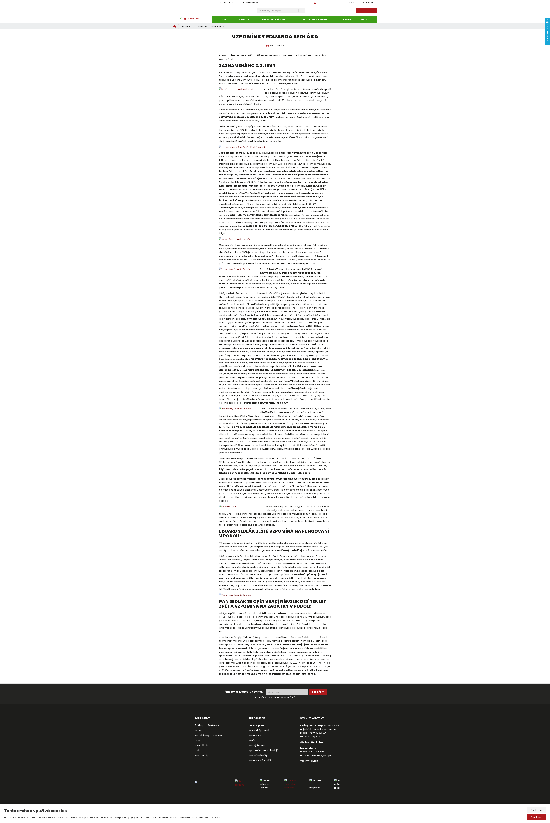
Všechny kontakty (309, 760)
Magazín (243, 19)
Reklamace (255, 735)
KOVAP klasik (201, 745)
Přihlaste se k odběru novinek (243, 691)
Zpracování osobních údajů (263, 750)
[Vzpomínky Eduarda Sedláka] (235, 239)
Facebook (301, 770)
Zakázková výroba (274, 19)
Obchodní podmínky (260, 730)
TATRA (198, 730)
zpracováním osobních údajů (281, 697)
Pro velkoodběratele (316, 19)
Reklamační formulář (260, 760)
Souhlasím (536, 817)
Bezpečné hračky (258, 755)
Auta (197, 740)
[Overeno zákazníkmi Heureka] (296, 784)
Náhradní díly (201, 755)
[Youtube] (315, 2)
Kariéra (346, 19)
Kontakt (364, 19)
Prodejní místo (257, 745)
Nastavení (536, 810)
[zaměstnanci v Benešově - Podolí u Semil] (242, 146)
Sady (197, 750)
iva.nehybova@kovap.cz (320, 755)
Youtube (316, 770)
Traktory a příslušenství (207, 725)
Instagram (308, 770)
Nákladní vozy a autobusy (208, 735)
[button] (351, 2)
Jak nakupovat (257, 725)
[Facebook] (308, 2)
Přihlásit (318, 691)
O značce (224, 19)
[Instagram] (321, 2)
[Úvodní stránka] (191, 19)
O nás (252, 740)
